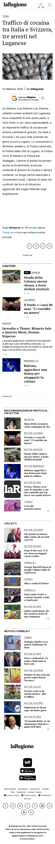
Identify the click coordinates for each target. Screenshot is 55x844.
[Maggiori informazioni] (42, 98)
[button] (5, 805)
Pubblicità (21, 792)
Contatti (45, 789)
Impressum (35, 789)
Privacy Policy (12, 795)
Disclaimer (23, 789)
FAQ (13, 792)
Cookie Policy (29, 795)
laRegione (37, 89)
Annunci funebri (35, 792)
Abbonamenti (10, 789)
